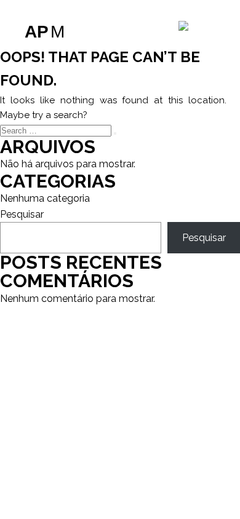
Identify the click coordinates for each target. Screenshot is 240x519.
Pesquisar (22, 214)
